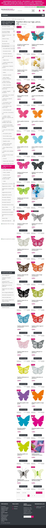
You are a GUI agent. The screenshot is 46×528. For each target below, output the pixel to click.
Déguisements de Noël (6, 192)
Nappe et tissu (6, 60)
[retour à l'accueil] (1, 19)
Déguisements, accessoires (7, 183)
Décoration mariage (6, 26)
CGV (2, 513)
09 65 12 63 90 (40, 507)
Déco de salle (4, 41)
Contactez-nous (4, 510)
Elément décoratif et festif (8, 138)
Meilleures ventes (4, 509)
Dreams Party (4, 218)
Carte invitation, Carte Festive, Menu (7, 107)
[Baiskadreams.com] (8, 10)
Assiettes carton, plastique (8, 70)
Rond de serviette (6, 175)
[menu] (39, 10)
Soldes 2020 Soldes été (6, 220)
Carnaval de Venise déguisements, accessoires (7, 282)
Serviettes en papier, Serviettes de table (6, 178)
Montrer (18, 492)
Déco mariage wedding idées (7, 292)
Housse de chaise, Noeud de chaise (7, 155)
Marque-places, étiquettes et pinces (7, 67)
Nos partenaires (4, 516)
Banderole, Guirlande (7, 75)
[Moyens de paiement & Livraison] (8, 254)
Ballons (4, 72)
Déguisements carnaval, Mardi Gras (8, 189)
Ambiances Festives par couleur (6, 35)
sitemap (2, 521)
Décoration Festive (5, 43)
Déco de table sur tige (7, 136)
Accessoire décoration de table (8, 28)
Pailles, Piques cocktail (7, 169)
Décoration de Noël (7, 51)
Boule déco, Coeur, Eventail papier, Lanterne (8, 95)
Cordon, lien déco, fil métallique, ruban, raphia (7, 122)
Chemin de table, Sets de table (7, 57)
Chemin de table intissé (6, 297)
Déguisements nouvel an (7, 194)
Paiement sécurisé (5, 307)
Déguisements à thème (6, 186)
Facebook (16, 506)
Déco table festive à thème (8, 48)
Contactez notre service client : (30, 6)
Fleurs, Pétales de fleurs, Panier (7, 148)
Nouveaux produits (5, 507)
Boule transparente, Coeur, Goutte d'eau (8, 88)
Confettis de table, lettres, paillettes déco (7, 63)
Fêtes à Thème (5, 207)
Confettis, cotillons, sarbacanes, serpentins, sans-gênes (8, 117)
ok (32, 516)
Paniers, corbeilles (6, 172)
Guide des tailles (4, 519)
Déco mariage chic (5, 275)
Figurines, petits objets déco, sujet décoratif (7, 144)
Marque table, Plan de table (8, 161)
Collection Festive (5, 38)
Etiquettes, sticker (6, 141)
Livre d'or (5, 158)
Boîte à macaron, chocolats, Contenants (6, 82)
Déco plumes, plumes (7, 133)
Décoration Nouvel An (6, 202)
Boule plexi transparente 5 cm (8, 295)
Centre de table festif (7, 110)
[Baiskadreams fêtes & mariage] (8, 230)
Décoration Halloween (7, 53)
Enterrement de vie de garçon (8, 212)
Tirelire (4, 181)
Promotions (3, 506)
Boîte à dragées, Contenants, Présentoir (6, 78)
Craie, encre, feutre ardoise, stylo (8, 130)
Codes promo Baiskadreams (4, 518)
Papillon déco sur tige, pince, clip (7, 167)
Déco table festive (5, 46)
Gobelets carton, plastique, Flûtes (7, 152)
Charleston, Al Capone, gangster (6, 278)
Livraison (3, 511)
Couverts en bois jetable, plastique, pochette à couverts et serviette (8, 126)
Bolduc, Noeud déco (7, 85)
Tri (24, 26)
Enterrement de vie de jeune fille (7, 215)
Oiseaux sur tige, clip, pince (8, 163)
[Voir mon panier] (43, 10)
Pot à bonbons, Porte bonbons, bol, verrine (6, 103)
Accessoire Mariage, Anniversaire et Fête (6, 32)
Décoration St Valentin (6, 199)
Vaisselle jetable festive (6, 209)
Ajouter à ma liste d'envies (27, 54)
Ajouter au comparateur (19, 54)
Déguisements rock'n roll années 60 (7, 286)
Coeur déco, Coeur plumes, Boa (8, 113)
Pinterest (15, 508)
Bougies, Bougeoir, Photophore (6, 92)
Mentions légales (4, 512)
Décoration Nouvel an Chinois (8, 204)
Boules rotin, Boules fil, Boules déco (7, 99)
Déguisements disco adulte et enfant (8, 289)
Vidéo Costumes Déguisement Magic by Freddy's (8, 300)
